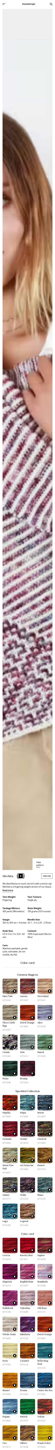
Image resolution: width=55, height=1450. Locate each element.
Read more (8, 890)
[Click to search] (51, 4)
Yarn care (47, 876)
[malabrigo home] (28, 4)
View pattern (40, 863)
